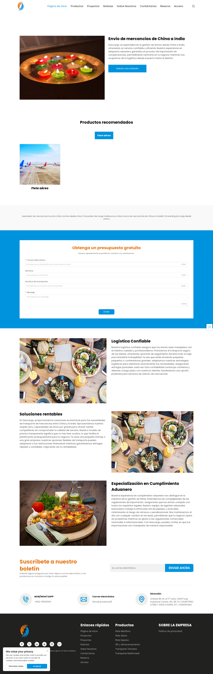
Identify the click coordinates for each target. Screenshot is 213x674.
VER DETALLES (40, 164)
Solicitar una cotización (127, 68)
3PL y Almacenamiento (127, 644)
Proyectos (93, 6)
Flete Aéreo (121, 635)
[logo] (21, 6)
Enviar (106, 311)
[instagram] (52, 644)
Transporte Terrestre (126, 648)
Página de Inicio (57, 6)
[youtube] (44, 644)
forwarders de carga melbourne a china (103, 216)
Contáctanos (148, 6)
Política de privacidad (170, 631)
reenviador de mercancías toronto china (42, 216)
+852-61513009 (42, 601)
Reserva (165, 6)
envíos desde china (72, 216)
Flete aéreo (39, 188)
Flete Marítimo (122, 631)
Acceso (178, 6)
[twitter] (29, 644)
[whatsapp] (59, 644)
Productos (77, 6)
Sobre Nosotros (126, 6)
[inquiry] (209, 327)
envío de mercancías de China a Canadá (144, 216)
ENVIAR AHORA (179, 568)
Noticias (108, 6)
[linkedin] (37, 644)
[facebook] (22, 644)
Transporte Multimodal (127, 653)
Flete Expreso (122, 640)
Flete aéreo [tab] (104, 135)
